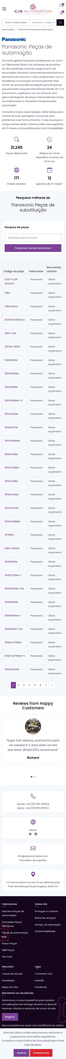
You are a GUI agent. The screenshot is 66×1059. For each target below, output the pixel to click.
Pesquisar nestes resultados (33, 248)
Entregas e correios (46, 911)
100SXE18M (11, 387)
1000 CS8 (10, 333)
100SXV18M (11, 481)
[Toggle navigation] (4, 8)
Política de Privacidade (37, 1040)
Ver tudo (7, 956)
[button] (31, 776)
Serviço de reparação (48, 924)
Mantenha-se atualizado (18, 993)
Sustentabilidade (45, 931)
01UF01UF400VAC (15, 319)
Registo (10, 1016)
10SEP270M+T (13, 575)
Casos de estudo (12, 973)
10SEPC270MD (13, 642)
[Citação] (61, 6)
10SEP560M (11, 602)
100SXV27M (11, 508)
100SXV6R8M (12, 521)
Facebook (41, 987)
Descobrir (8, 966)
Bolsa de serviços (45, 918)
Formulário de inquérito (33, 860)
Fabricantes (8, 29)
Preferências (41, 1052)
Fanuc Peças (9, 943)
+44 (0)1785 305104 (37, 804)
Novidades (8, 980)
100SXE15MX (12, 373)
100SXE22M (11, 414)
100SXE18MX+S (13, 400)
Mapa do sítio (10, 987)
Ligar (38, 966)
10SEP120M (11, 561)
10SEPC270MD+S (15, 655)
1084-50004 (12, 548)
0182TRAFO (11, 306)
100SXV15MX (12, 467)
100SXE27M (11, 427)
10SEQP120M (12, 669)
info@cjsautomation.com (33, 856)
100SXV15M (11, 454)
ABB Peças (8, 950)
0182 (7, 293)
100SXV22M (11, 494)
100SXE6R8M (12, 440)
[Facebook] (30, 834)
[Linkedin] (36, 834)
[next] (52, 685)
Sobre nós (41, 904)
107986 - (10, 534)
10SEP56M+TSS (14, 629)
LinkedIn (39, 980)
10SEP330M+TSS (14, 588)
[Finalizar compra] (61, 13)
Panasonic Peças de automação (35, 29)
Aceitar (21, 1052)
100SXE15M (11, 360)
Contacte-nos (43, 973)
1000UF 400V (12, 346)
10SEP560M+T (13, 615)
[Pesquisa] (60, 22)
